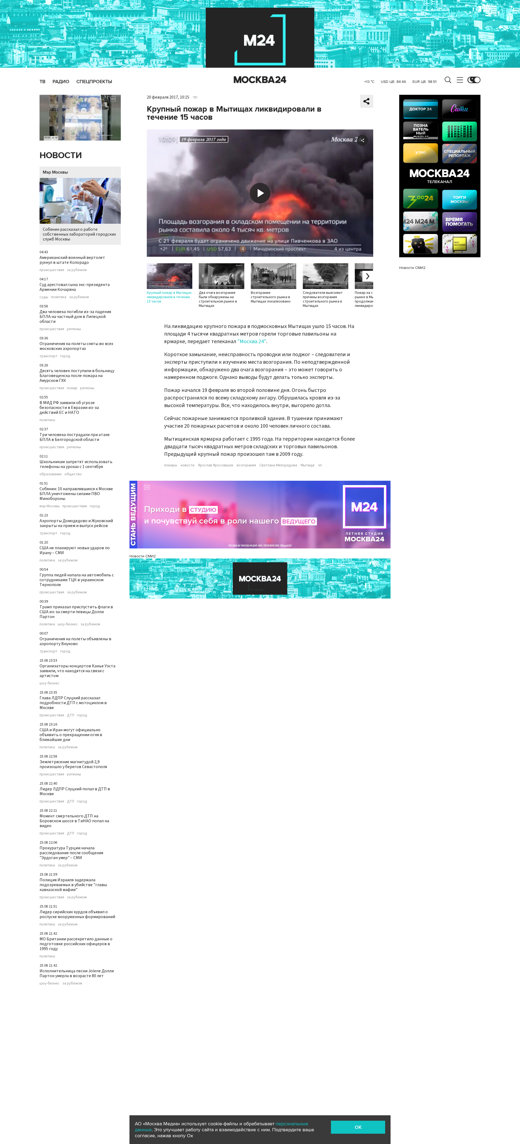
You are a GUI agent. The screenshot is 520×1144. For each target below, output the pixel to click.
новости (187, 465)
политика (58, 297)
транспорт (48, 356)
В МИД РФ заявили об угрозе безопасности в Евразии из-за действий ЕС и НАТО (69, 407)
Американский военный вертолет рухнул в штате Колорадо (72, 260)
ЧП (195, 97)
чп (320, 465)
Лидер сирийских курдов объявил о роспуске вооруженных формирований (77, 914)
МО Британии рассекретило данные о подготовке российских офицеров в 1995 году (76, 944)
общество (73, 474)
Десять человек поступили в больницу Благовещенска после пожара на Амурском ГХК (77, 376)
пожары (170, 465)
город (65, 356)
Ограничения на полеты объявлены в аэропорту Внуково (75, 641)
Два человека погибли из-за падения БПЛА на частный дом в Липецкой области (75, 316)
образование (51, 474)
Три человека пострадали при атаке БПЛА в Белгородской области (75, 437)
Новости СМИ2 (142, 556)
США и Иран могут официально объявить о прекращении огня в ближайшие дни (71, 735)
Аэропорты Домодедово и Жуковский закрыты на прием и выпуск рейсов (76, 523)
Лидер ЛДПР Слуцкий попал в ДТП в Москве (75, 791)
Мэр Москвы (55, 172)
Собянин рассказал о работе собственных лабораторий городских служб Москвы (79, 234)
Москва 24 (260, 80)
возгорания (246, 465)
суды (44, 297)
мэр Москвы (50, 506)
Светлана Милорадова (278, 465)
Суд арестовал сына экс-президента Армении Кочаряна (75, 287)
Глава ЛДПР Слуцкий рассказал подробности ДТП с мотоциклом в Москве (73, 703)
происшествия (52, 270)
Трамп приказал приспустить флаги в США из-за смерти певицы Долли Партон (76, 612)
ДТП (70, 715)
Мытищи (307, 465)
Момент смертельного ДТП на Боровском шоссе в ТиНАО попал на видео (74, 821)
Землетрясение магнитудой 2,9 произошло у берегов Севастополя (73, 764)
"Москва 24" (251, 341)
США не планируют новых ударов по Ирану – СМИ (75, 550)
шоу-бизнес (68, 624)
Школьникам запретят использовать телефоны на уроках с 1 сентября (76, 464)
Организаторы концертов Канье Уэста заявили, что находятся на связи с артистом (77, 671)
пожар (72, 388)
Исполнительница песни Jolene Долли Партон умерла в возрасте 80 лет (77, 973)
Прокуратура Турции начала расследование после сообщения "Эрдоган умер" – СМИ (71, 853)
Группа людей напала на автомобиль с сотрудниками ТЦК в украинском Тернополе (77, 580)
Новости (61, 155)
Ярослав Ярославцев (215, 465)
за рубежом (77, 270)
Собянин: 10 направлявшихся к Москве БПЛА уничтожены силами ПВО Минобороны (76, 494)
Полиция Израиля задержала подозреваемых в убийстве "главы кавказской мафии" (73, 885)
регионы (74, 329)
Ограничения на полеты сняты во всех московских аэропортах (76, 346)
